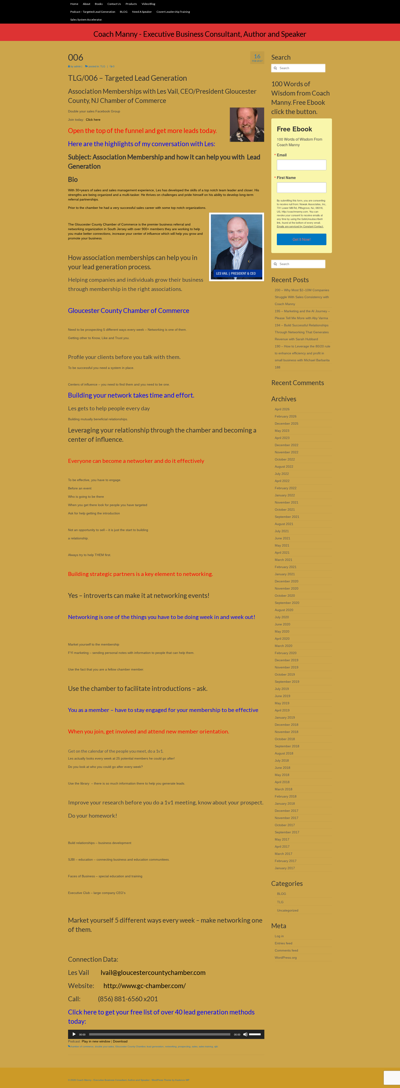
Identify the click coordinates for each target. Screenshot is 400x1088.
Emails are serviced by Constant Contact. (300, 226)
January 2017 (285, 868)
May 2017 (282, 839)
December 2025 (286, 423)
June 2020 (282, 624)
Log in (279, 936)
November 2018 (286, 732)
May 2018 (282, 775)
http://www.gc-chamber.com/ (144, 985)
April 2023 (282, 438)
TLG (102, 66)
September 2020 (287, 603)
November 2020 (286, 588)
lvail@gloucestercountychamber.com (153, 972)
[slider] (255, 1034)
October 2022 (285, 459)
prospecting (184, 1046)
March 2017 (283, 854)
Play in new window (96, 1041)
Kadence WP (182, 1080)
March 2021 (283, 560)
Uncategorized (287, 910)
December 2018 (286, 724)
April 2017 (282, 846)
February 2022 (286, 488)
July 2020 (282, 617)
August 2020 (284, 610)
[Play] (74, 1034)
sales (194, 1046)
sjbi (216, 1046)
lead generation (155, 1046)
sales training (206, 1046)
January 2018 (285, 803)
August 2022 (284, 466)
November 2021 (286, 502)
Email (282, 155)
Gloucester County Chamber (130, 1046)
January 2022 (285, 495)
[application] (166, 1034)
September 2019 (287, 681)
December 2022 (286, 445)
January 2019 (285, 717)
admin (77, 66)
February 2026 (286, 416)
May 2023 (282, 431)
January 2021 (285, 574)
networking (171, 1046)
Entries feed (283, 943)
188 (277, 367)
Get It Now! (302, 239)
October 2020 (285, 595)
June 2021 (282, 538)
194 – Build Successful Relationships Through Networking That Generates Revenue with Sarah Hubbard (302, 332)
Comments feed (286, 950)
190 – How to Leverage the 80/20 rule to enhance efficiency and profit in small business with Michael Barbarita (302, 353)
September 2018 (287, 746)
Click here (93, 119)
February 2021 (286, 567)
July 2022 (282, 474)
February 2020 (286, 653)
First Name (286, 177)
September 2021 (287, 517)
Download (120, 1041)
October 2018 (285, 739)
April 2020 (282, 638)
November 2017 (286, 818)
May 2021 (282, 545)
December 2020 (286, 581)
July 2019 (282, 689)
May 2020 (282, 631)
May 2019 (282, 703)
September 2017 (287, 832)
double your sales (104, 1046)
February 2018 (286, 796)
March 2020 (283, 646)
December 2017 (286, 811)
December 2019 (286, 660)
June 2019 (282, 696)
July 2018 (282, 760)
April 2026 (282, 409)
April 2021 (282, 552)
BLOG (281, 894)
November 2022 (286, 452)
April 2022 (282, 481)
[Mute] (245, 1034)
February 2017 (286, 861)
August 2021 (284, 524)
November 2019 (286, 667)
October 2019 (285, 674)
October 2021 (285, 509)
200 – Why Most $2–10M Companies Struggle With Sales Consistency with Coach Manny (302, 297)
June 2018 (282, 768)
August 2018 (284, 753)
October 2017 (285, 825)
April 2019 (282, 710)
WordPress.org (286, 957)
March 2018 (283, 789)
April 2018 (282, 782)
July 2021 (282, 531)
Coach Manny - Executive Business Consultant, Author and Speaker (200, 33)
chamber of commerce (82, 1046)
